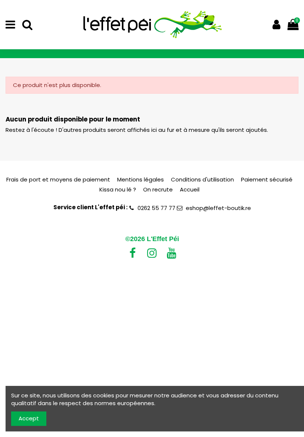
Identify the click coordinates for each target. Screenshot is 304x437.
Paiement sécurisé (267, 179)
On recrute (158, 189)
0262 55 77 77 (156, 208)
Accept (29, 418)
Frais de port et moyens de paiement (58, 179)
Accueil (189, 189)
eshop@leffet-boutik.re (218, 208)
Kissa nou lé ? (117, 189)
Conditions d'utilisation (202, 179)
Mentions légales (140, 179)
